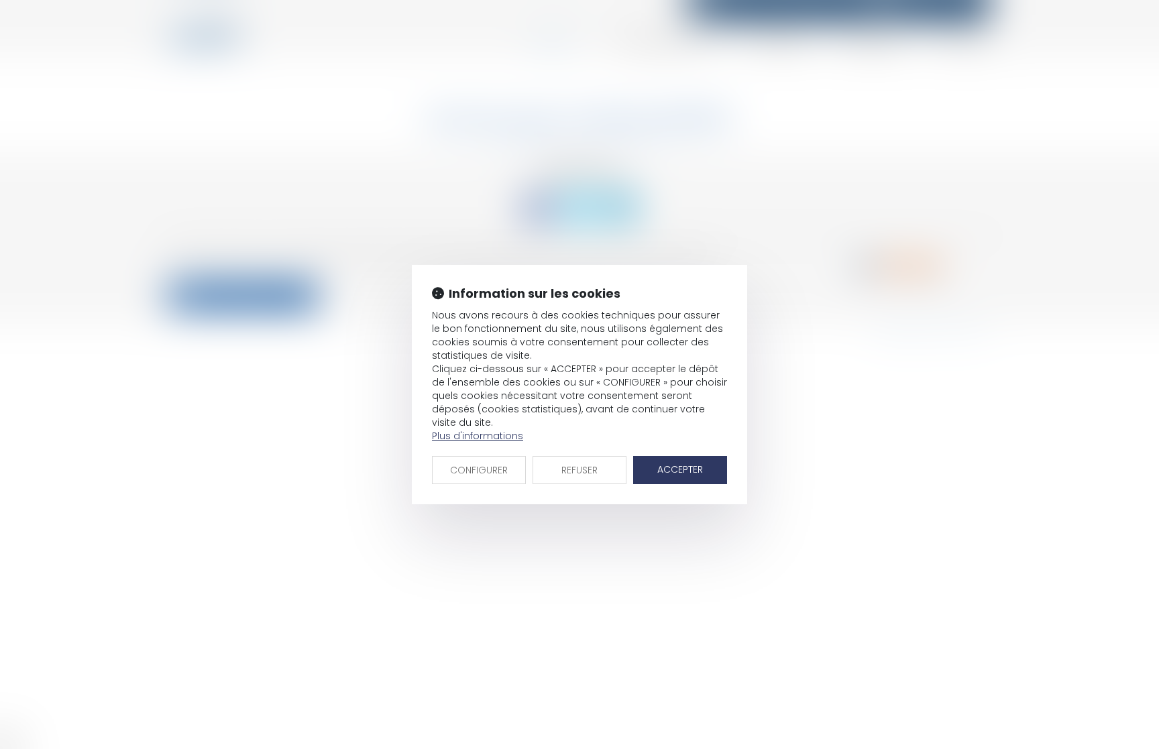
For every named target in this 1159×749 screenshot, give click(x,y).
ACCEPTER (680, 469)
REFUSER (579, 470)
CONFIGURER (479, 470)
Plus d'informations (477, 436)
